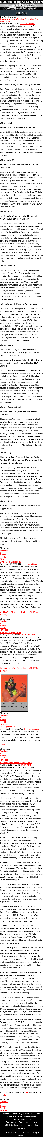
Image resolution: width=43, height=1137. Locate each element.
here (26, 1092)
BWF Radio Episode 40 (10, 562)
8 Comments (26, 765)
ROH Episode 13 (7, 727)
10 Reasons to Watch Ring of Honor (16, 763)
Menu (21, 13)
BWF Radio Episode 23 (10, 633)
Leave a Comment (27, 24)
